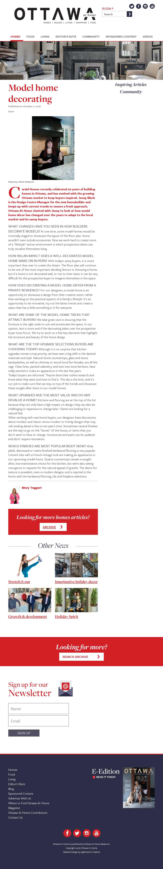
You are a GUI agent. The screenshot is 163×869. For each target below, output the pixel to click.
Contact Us (15, 817)
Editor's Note (16, 784)
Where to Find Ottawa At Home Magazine (28, 805)
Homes (12, 769)
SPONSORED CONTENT (121, 36)
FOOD (30, 36)
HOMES (15, 36)
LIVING (45, 36)
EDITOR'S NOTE (66, 36)
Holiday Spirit (66, 616)
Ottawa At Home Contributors (27, 812)
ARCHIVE (49, 527)
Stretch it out (19, 581)
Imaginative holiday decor (76, 581)
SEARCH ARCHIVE (75, 656)
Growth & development (27, 616)
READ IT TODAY (106, 777)
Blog (11, 789)
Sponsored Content (20, 793)
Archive (106, 8)
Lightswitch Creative (90, 852)
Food (11, 774)
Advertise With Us (19, 798)
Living (11, 779)
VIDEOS (148, 36)
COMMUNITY (91, 36)
